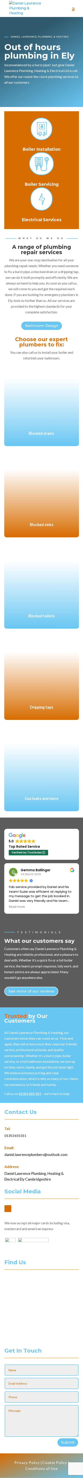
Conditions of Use (41, 1468)
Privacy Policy (27, 1462)
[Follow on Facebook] (7, 1208)
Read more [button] (17, 907)
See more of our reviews (31, 991)
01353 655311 (15, 1135)
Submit (67, 1442)
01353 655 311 (30, 1094)
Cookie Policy (54, 1462)
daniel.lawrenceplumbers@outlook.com (35, 1154)
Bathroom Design (41, 326)
